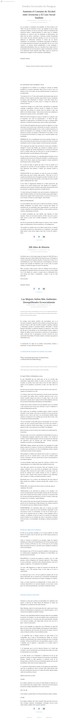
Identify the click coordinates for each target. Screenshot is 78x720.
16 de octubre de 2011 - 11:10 (44, 20)
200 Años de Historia (39, 247)
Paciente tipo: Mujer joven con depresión (30, 529)
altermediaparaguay (9, 1)
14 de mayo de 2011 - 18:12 (44, 249)
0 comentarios (39, 240)
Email (44, 237)
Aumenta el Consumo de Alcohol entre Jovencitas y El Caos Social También (39, 14)
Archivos (39, 717)
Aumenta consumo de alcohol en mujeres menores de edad (39, 66)
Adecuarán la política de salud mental (29, 594)
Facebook (34, 237)
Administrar (49, 717)
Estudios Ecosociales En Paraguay (39, 22)
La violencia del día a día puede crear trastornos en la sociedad (35, 351)
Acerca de (29, 717)
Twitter (39, 237)
